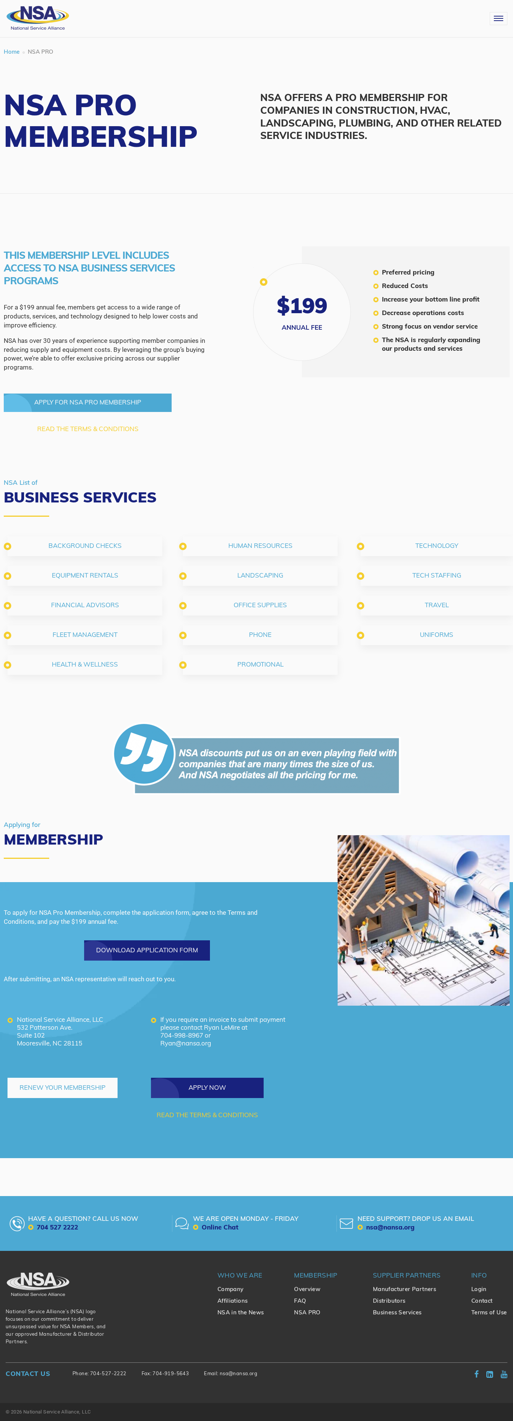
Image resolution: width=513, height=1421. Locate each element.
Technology (436, 546)
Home (12, 52)
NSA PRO (307, 1313)
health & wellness (85, 665)
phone (260, 635)
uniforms (436, 635)
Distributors (389, 1301)
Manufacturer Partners (404, 1290)
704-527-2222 (108, 1373)
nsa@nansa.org (238, 1373)
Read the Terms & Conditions (88, 429)
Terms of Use (489, 1313)
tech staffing (436, 576)
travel (437, 605)
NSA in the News (240, 1313)
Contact (482, 1301)
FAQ (300, 1301)
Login (479, 1290)
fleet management (85, 635)
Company (230, 1290)
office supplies (260, 605)
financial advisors (85, 605)
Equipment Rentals (85, 576)
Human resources (260, 546)
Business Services (397, 1313)
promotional (260, 665)
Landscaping (260, 576)
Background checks (85, 546)
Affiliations (232, 1301)
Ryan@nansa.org (185, 1044)
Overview (307, 1290)
